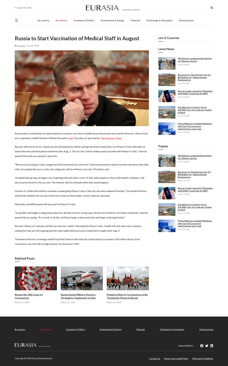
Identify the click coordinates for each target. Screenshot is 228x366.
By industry (45, 329)
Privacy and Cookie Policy (176, 358)
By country (20, 329)
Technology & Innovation (172, 329)
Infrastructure (206, 329)
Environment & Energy (111, 329)
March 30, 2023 (184, 64)
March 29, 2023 (184, 83)
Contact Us (154, 358)
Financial (140, 329)
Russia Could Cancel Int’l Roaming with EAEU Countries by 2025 (195, 92)
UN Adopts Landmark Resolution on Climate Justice (195, 59)
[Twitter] (206, 345)
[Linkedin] (211, 345)
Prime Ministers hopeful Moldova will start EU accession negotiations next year (195, 126)
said (71, 138)
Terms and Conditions (202, 358)
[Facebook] (201, 345)
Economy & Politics (75, 329)
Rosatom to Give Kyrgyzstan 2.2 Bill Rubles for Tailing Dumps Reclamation (194, 77)
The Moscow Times (110, 138)
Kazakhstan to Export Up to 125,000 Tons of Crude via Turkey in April (195, 110)
